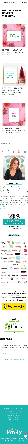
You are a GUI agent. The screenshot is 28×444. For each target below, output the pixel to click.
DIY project (6, 202)
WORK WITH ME (14, 413)
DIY (13, 409)
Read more (3, 208)
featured (16, 191)
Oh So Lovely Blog (7, 2)
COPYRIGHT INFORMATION (14, 422)
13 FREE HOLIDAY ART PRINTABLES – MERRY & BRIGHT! (13, 52)
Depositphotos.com (18, 359)
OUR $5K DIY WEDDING (14, 417)
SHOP (20, 411)
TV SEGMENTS (20, 409)
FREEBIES (6, 409)
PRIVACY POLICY (14, 419)
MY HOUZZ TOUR (11, 411)
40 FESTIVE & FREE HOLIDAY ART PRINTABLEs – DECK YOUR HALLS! (14, 130)
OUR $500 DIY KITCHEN (14, 415)
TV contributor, (22, 187)
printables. (3, 206)
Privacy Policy (3, 353)
